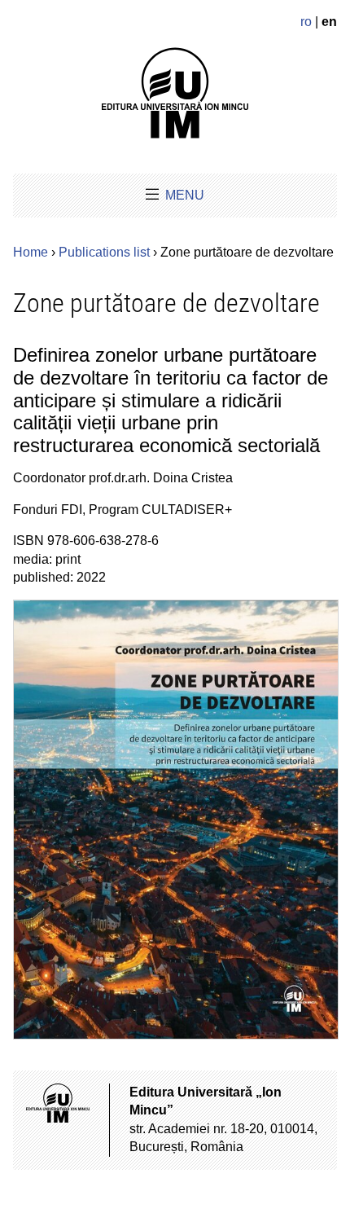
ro (306, 22)
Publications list (104, 252)
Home (30, 252)
